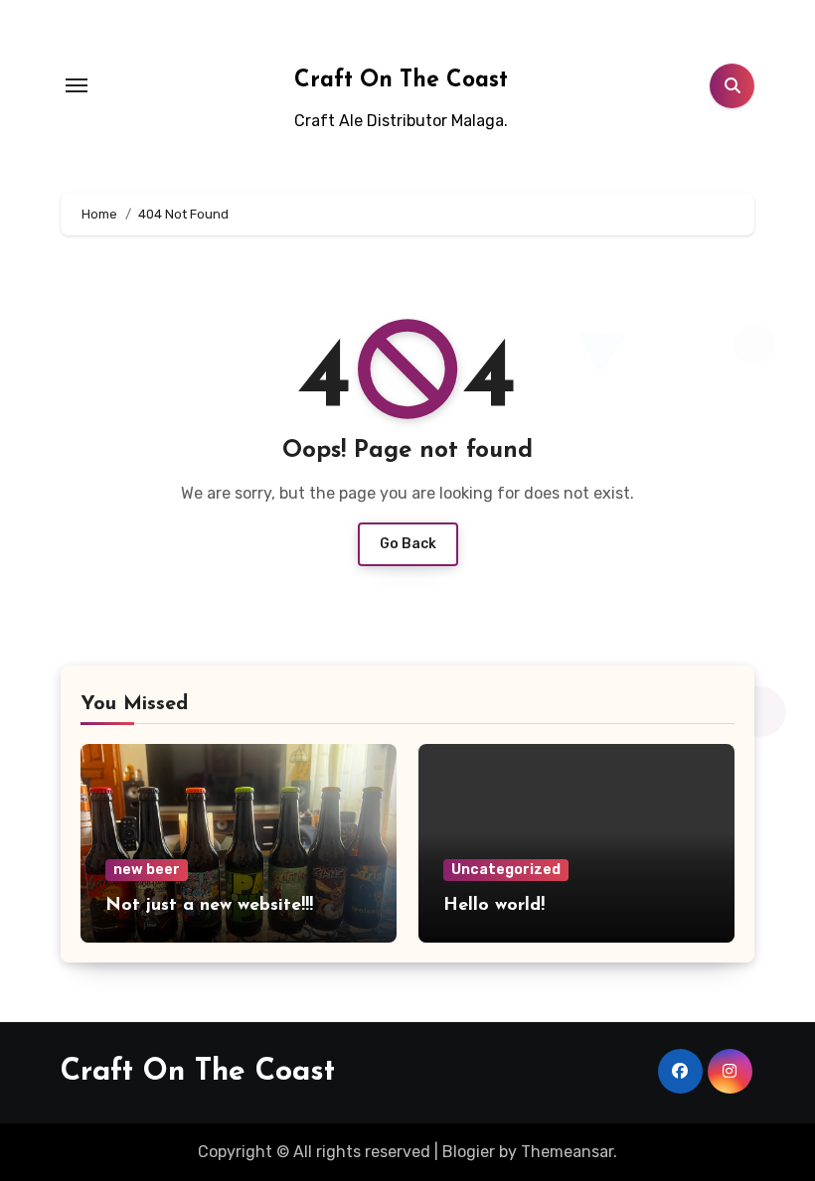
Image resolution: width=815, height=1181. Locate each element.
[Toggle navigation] (76, 85)
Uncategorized (506, 869)
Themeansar (567, 1151)
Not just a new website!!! (209, 906)
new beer (146, 869)
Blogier (468, 1151)
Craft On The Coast (401, 81)
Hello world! (494, 906)
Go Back (408, 543)
